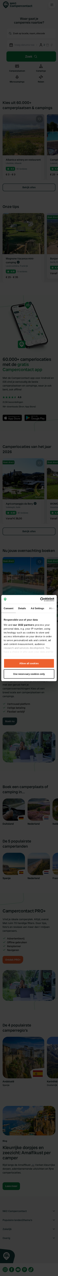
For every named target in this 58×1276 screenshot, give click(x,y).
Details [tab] (22, 608)
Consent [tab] (8, 608)
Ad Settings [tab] (37, 608)
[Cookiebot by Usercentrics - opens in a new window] (41, 599)
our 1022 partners (23, 624)
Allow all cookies (29, 663)
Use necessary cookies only (29, 673)
